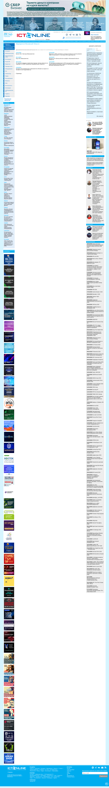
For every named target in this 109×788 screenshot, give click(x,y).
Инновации (8, 87)
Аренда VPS (32, 781)
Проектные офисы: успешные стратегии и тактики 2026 (94, 573)
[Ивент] (9, 259)
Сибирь (68, 773)
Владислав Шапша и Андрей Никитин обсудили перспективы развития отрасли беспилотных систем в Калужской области (9, 161)
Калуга (6, 156)
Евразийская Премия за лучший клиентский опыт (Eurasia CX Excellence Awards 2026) (95, 535)
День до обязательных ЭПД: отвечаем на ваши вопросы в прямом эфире (95, 311)
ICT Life (46, 769)
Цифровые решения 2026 (94, 507)
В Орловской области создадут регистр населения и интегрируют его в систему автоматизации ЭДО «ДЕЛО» (9, 187)
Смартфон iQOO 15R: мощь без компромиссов (94, 152)
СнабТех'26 (95, 539)
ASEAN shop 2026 (96, 378)
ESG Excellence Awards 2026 (95, 554)
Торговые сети (8, 66)
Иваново (6, 215)
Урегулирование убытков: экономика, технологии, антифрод (95, 481)
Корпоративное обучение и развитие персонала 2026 (95, 348)
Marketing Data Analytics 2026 (93, 452)
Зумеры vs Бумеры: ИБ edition (95, 403)
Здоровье (7, 96)
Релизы (72, 41)
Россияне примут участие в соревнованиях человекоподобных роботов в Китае (94, 107)
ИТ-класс (88, 120)
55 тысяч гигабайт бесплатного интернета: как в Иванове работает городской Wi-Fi (8, 219)
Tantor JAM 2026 (96, 372)
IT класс (39, 41)
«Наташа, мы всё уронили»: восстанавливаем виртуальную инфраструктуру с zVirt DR (94, 274)
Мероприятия (26, 41)
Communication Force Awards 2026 (95, 381)
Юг (67, 774)
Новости (6, 41)
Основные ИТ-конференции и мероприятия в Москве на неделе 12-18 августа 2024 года (32, 69)
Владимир (6, 167)
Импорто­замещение (8, 45)
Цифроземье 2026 (96, 455)
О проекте (10, 772)
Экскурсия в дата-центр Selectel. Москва (94, 250)
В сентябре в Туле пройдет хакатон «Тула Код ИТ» (8, 179)
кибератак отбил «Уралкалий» (8, 36)
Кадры (6, 76)
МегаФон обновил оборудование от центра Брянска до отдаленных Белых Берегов (8, 211)
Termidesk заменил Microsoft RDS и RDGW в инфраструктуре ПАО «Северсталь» (95, 164)
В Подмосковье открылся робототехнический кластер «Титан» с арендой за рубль (9, 109)
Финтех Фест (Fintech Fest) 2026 (95, 259)
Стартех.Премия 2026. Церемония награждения (95, 384)
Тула (5, 176)
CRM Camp (95, 387)
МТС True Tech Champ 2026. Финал (95, 583)
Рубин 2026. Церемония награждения (93, 408)
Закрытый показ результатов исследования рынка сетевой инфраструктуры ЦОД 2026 (95, 245)
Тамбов (6, 223)
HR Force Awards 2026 (97, 392)
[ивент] (9, 758)
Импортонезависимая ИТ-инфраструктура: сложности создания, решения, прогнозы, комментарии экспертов (97, 236)
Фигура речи (32, 770)
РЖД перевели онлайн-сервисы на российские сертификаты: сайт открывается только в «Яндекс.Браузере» (94, 101)
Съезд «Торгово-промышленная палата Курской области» (94, 458)
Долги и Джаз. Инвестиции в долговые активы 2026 (94, 282)
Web (6, 83)
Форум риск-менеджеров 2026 (92, 429)
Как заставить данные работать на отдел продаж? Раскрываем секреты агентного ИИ (95, 398)
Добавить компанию (95, 46)
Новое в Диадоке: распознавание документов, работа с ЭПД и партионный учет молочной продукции (95, 368)
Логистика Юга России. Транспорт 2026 (95, 466)
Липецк (6, 200)
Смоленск (6, 230)
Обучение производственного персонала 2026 (94, 494)
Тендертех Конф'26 (97, 420)
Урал (68, 772)
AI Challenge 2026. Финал (94, 530)
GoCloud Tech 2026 (97, 551)
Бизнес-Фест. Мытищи (21, 54)
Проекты (33, 41)
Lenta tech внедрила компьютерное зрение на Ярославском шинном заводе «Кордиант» (9, 132)
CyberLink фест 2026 (97, 292)
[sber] (54, 8)
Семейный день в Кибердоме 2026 (94, 307)
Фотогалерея (82, 41)
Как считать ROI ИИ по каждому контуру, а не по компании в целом (97, 124)
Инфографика (90, 41)
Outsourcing (8, 73)
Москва (68, 768)
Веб (55, 775)
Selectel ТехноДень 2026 (94, 523)
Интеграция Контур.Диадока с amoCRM (93, 279)
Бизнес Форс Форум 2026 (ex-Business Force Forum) (94, 433)
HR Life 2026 (95, 256)
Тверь (5, 136)
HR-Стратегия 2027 (97, 357)
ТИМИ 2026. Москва (97, 394)
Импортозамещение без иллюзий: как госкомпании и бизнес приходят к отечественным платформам (97, 131)
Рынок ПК (7, 61)
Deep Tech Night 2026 (97, 329)
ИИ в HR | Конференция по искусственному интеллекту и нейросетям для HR (95, 486)
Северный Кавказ (71, 776)
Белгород (6, 147)
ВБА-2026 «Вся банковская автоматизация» (94, 569)
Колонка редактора (96, 32)
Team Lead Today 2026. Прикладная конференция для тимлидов (95, 363)
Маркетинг (7, 64)
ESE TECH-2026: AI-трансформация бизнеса (94, 511)
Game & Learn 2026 (97, 566)
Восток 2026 (95, 405)
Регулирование (9, 78)
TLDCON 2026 (95, 426)
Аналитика (12, 41)
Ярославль (7, 127)
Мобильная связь (9, 53)
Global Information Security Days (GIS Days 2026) (94, 490)
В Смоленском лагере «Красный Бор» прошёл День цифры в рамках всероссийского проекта (8, 235)
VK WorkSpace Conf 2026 (94, 443)
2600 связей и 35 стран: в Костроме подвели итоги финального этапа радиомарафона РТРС (8, 243)
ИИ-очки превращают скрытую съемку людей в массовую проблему (94, 65)
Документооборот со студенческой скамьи (94, 253)
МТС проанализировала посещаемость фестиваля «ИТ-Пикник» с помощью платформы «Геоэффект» (95, 94)
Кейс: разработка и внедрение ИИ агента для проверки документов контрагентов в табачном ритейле (13, 27)
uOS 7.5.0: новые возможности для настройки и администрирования (94, 326)
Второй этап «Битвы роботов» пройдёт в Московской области (64, 58)
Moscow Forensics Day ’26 (95, 322)
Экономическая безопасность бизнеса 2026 (93, 412)
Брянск (6, 207)
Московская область (7, 105)
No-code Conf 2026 (97, 414)
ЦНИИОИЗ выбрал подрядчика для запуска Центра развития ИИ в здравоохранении (94, 54)
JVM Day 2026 (95, 304)
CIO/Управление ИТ (9, 91)
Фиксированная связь (9, 56)
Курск (5, 192)
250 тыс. (8, 34)
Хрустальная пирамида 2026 (93, 542)
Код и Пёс (18, 58)
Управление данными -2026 (95, 462)
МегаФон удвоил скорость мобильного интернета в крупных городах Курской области (8, 196)
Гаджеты (7, 93)
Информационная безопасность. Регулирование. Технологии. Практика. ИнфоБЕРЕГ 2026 (94, 333)
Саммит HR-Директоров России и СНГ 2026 (94, 545)
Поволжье (69, 770)
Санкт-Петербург (70, 769)
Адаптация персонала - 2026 (95, 527)
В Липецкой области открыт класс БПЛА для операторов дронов (9, 204)
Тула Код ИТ (95, 389)
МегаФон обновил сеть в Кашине (8, 138)
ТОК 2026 (94, 289)
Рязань (6, 140)
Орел (5, 182)
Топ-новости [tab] (98, 49)
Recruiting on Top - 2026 (94, 517)
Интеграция (8, 59)
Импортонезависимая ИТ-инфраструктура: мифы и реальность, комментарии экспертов (97, 229)
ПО (6, 71)
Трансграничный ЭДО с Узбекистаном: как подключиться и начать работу (95, 316)
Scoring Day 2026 (96, 449)
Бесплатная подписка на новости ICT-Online (94, 770)
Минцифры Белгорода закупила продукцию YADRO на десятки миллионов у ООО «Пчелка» (9, 151)
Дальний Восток (70, 775)
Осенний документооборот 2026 (92, 586)
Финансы (7, 80)
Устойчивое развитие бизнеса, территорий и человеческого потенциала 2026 (95, 558)
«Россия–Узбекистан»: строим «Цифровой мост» (95, 423)
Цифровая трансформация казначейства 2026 (94, 301)
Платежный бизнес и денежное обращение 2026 (95, 342)
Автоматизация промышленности (9, 48)
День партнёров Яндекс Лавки (93, 287)
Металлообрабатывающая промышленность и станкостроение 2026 (93, 579)
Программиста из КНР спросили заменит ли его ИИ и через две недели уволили (94, 70)
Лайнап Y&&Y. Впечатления (93, 297)
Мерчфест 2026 (96, 294)
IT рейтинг (56, 41)
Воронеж (6, 113)
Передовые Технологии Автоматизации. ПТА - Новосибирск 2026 (95, 590)
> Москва (47, 39)
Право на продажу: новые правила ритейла (94, 500)
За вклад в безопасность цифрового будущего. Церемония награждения (93, 476)
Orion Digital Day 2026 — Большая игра (95, 549)
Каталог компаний (100, 41)
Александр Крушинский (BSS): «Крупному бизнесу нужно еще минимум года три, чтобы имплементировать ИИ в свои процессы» (98, 218)
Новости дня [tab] (89, 49)
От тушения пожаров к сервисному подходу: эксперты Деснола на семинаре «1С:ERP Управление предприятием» (32, 64)
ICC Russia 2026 (96, 344)
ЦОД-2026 (94, 319)
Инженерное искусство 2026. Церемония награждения (95, 354)
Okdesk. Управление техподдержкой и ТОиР (94, 446)
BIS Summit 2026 (96, 472)
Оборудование (8, 68)
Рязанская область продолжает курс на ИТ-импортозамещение (9, 144)
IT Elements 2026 (96, 351)
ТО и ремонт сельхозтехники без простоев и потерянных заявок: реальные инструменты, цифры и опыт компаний (94, 268)
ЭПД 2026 (94, 520)
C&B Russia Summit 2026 (94, 375)
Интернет (7, 51)
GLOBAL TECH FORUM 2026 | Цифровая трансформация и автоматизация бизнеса (95, 563)
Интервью (19, 41)
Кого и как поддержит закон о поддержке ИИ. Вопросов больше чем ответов (96, 38)
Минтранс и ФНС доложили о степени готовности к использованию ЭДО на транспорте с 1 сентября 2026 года (65, 54)
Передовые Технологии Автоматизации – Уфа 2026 (95, 436)
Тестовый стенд (64, 41)
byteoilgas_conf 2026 (97, 497)
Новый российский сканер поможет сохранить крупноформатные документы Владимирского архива (8, 171)
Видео (76, 41)
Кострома (6, 239)
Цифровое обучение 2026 (94, 469)
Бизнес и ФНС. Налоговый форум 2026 (93, 504)
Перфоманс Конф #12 (97, 359)
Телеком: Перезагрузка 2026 (95, 514)
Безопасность (8, 85)
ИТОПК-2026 (95, 440)
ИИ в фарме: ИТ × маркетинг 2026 (94, 263)
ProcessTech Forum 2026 (94, 418)
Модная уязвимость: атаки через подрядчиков (95, 112)
